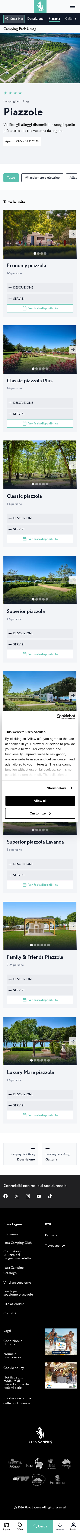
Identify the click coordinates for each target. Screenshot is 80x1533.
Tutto (11, 177)
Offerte (20, 1530)
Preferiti (60, 1530)
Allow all (40, 801)
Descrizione (23, 288)
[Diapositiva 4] (47, 368)
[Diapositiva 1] (38, 253)
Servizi (19, 299)
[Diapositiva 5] (48, 945)
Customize (38, 813)
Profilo (73, 1530)
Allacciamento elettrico (42, 177)
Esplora (6, 1530)
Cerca (42, 1526)
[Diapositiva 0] (35, 253)
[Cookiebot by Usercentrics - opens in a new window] (57, 717)
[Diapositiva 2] (42, 253)
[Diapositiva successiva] (73, 234)
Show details (56, 788)
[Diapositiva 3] (45, 253)
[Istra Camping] (40, 1435)
